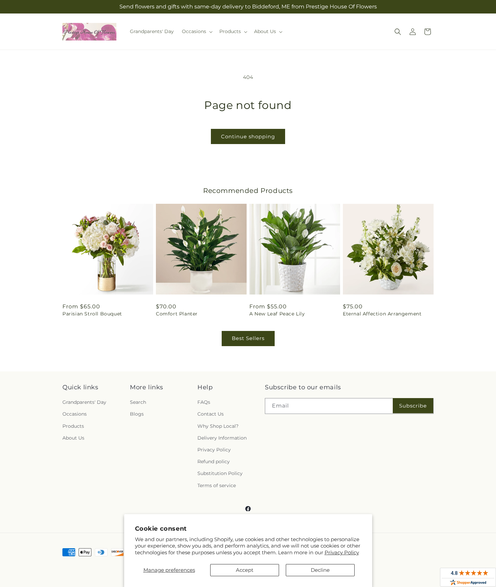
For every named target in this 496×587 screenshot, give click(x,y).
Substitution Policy (220, 473)
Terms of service (216, 485)
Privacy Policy (342, 552)
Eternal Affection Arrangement (382, 314)
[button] (196, 31)
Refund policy (213, 461)
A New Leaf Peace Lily (277, 314)
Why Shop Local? (218, 426)
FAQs (203, 402)
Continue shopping (248, 136)
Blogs (137, 414)
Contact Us (210, 414)
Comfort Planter (177, 314)
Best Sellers (248, 338)
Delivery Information (222, 438)
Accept (244, 570)
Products (73, 426)
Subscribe (413, 405)
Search (138, 402)
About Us (73, 438)
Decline (320, 570)
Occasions (74, 414)
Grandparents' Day (84, 402)
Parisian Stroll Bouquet (92, 314)
